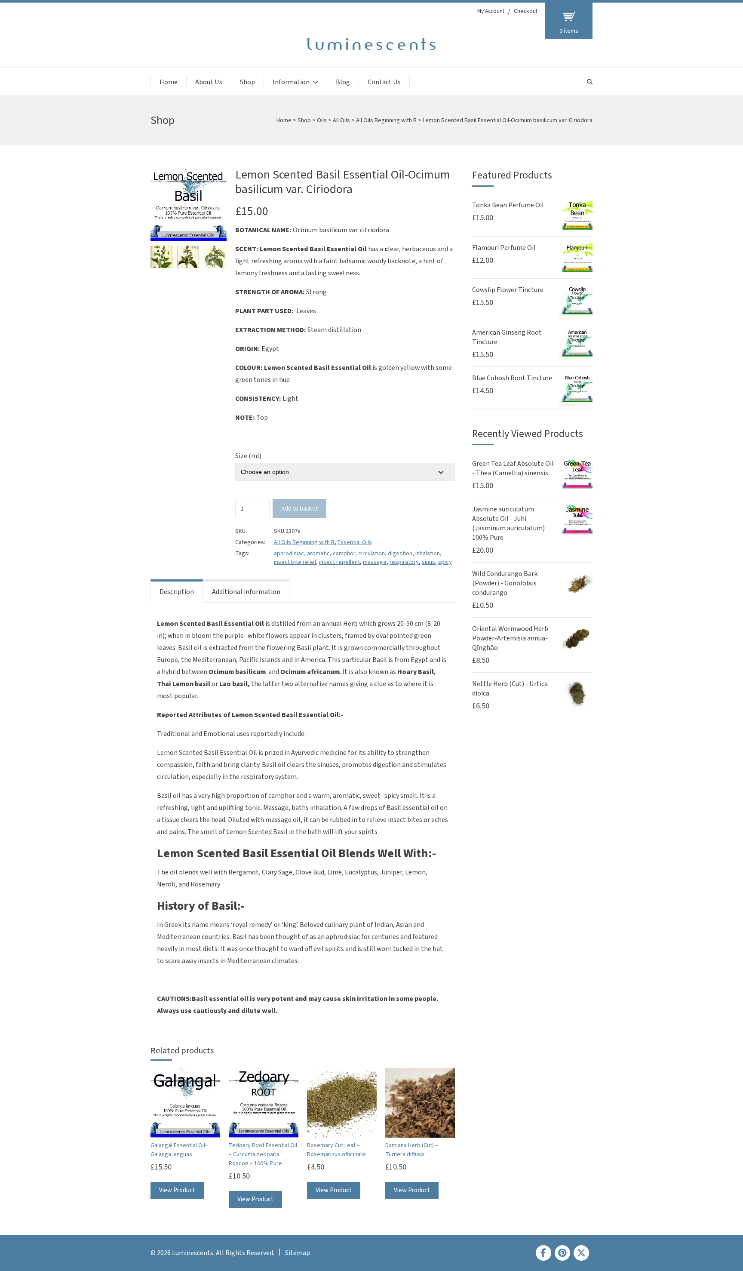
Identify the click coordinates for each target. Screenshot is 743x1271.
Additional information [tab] (246, 592)
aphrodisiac (289, 553)
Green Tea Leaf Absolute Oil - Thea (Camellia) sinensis (513, 468)
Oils (322, 120)
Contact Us (384, 82)
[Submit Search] (590, 82)
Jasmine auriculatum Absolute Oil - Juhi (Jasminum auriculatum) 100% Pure (508, 523)
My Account (490, 11)
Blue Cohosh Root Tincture (512, 378)
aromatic (318, 553)
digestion (400, 553)
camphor (344, 553)
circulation (371, 553)
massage (375, 562)
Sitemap (297, 1253)
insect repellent (339, 562)
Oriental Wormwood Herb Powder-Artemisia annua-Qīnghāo (510, 638)
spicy (445, 562)
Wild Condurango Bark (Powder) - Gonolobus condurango (504, 583)
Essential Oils (355, 542)
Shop (247, 82)
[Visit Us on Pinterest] (562, 1253)
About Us (208, 82)
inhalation (427, 553)
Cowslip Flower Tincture (507, 290)
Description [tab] (177, 592)
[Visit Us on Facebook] (543, 1253)
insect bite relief (295, 562)
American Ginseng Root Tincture (507, 337)
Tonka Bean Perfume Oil (508, 205)
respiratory (404, 562)
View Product (177, 1190)
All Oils (341, 120)
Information (291, 82)
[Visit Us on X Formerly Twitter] (581, 1253)
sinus (428, 562)
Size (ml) (248, 456)
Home (169, 82)
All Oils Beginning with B (386, 120)
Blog (343, 82)
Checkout (525, 11)
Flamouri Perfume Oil (504, 247)
